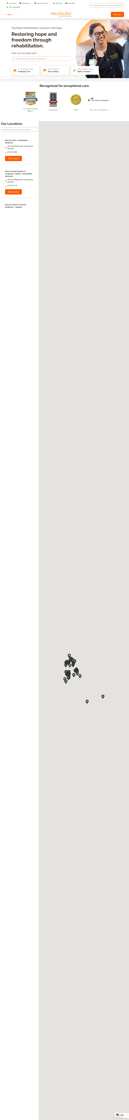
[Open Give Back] (30, 3)
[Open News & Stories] (49, 3)
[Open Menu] (6, 14)
